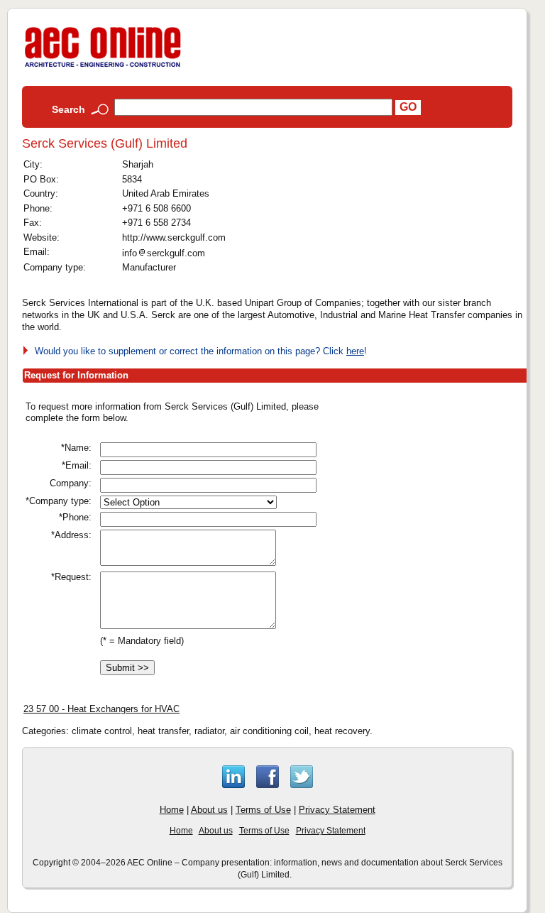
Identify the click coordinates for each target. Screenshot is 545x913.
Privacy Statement (337, 809)
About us (209, 809)
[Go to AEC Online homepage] (102, 67)
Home (172, 809)
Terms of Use (263, 809)
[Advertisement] (439, 488)
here (355, 351)
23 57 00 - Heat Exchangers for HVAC (101, 709)
